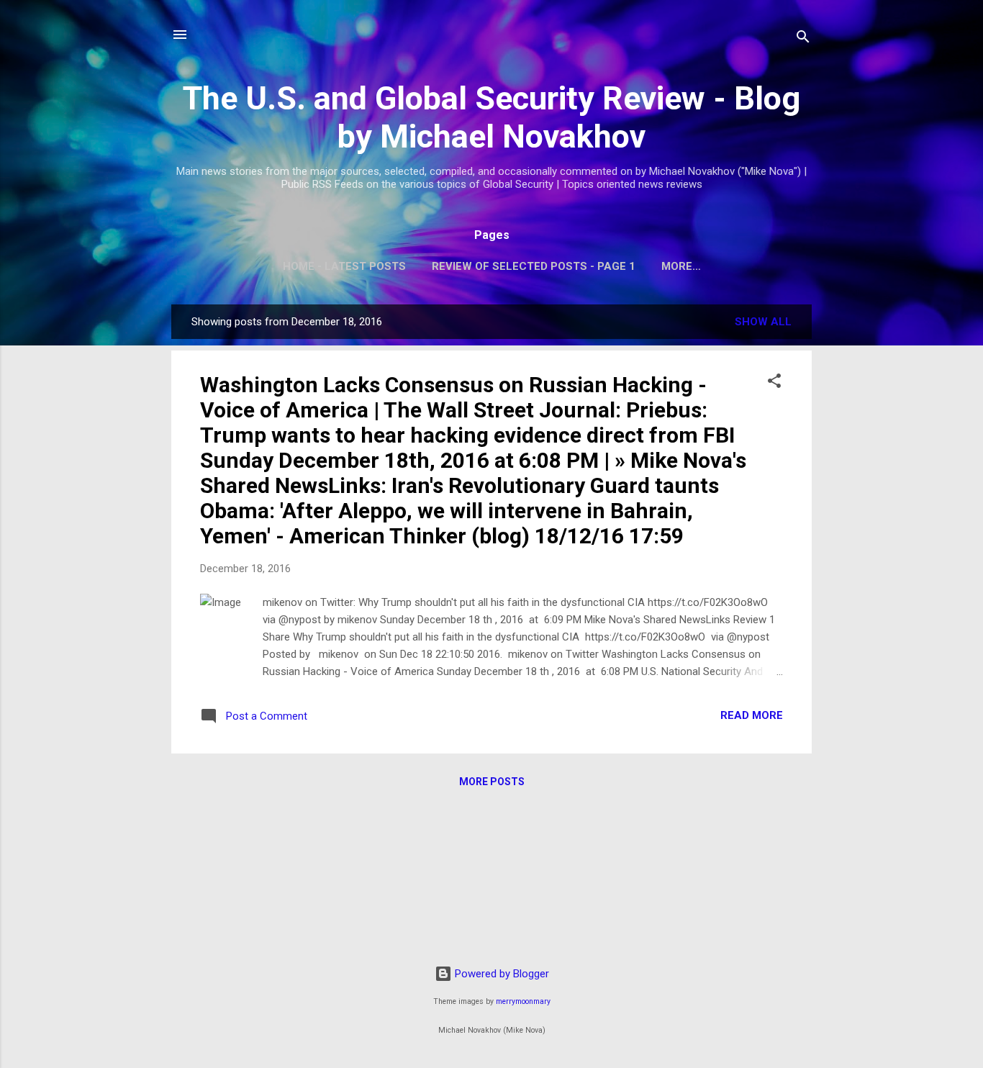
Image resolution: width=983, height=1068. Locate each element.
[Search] (803, 39)
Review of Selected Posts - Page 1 (533, 266)
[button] (774, 383)
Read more (751, 715)
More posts (492, 781)
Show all (763, 321)
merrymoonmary (523, 1001)
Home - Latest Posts (344, 266)
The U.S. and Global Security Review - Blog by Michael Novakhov (491, 117)
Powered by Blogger (500, 973)
